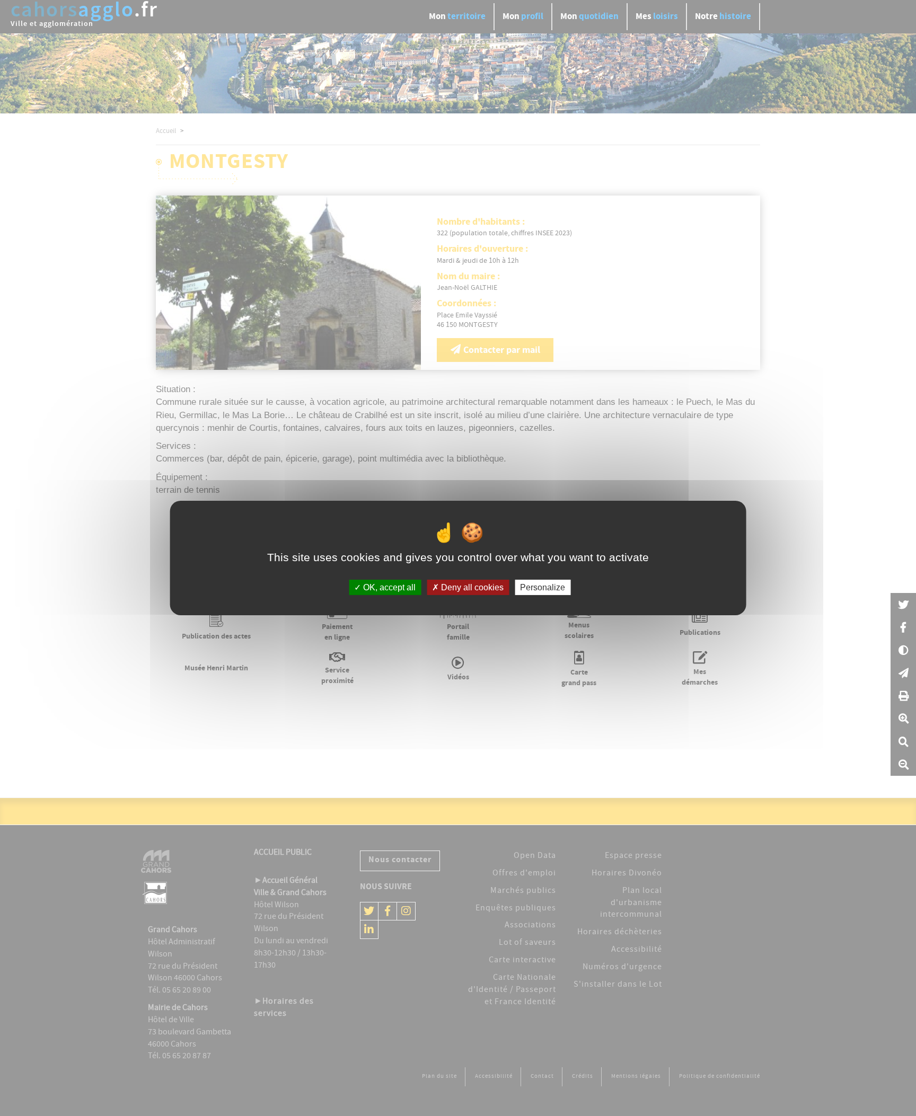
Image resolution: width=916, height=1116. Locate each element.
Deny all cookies (471, 587)
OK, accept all (388, 587)
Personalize (542, 587)
